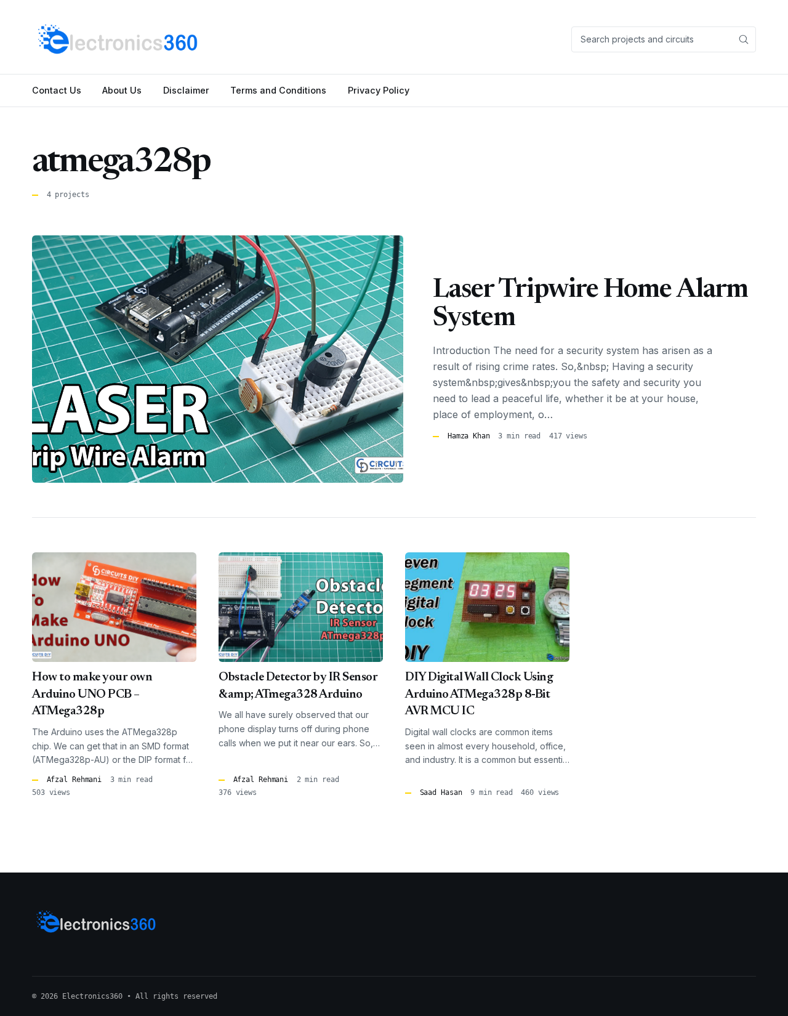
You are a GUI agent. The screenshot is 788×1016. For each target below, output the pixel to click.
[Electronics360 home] (118, 39)
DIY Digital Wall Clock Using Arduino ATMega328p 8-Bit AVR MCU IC (479, 694)
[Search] (744, 39)
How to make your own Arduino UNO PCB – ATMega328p (92, 694)
